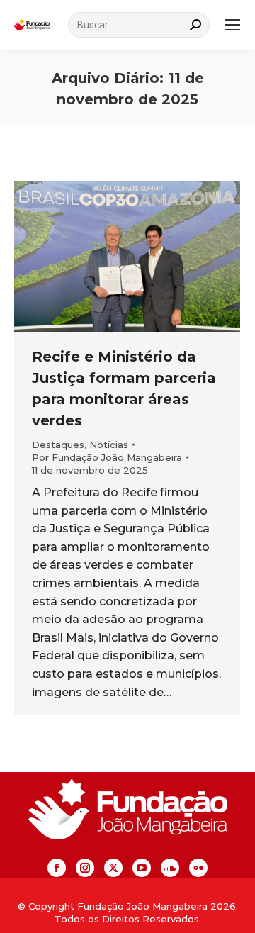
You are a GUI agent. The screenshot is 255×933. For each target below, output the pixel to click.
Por (107, 457)
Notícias (108, 444)
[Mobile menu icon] (232, 24)
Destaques (58, 444)
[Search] (195, 25)
